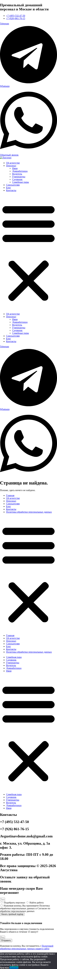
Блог (8, 187)
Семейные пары (20, 182)
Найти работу (36, 902)
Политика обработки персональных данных (29, 512)
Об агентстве (13, 163)
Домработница (20, 171)
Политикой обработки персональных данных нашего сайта (26, 947)
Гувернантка (18, 176)
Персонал (11, 165)
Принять (13, 967)
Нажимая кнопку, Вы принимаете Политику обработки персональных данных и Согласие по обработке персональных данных (25, 908)
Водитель (17, 174)
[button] (28, 252)
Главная (10, 495)
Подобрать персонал (15, 902)
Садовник (17, 179)
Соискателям (13, 185)
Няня (14, 168)
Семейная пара (14, 657)
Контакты (11, 190)
